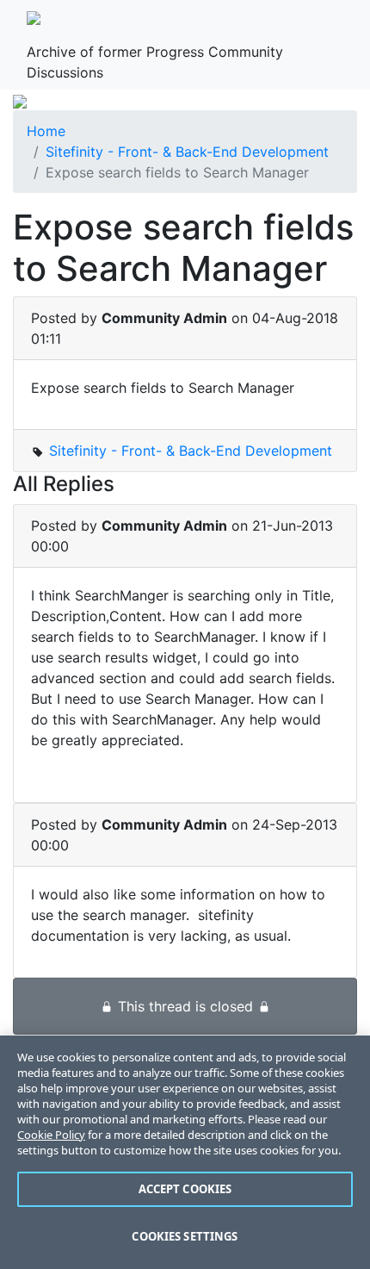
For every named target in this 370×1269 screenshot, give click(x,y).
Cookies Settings (184, 1236)
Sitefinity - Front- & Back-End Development (187, 151)
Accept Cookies (185, 1189)
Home (46, 131)
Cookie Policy (51, 1134)
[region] (185, 1152)
